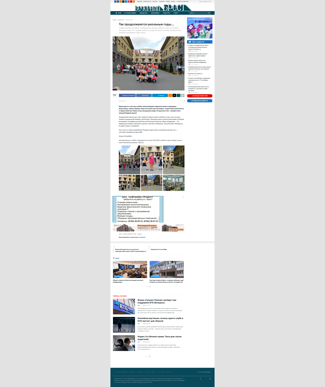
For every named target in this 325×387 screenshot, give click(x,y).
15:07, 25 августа (194, 92)
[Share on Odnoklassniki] (170, 95)
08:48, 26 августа (194, 51)
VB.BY (120, 13)
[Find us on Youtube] (131, 1)
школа (139, 234)
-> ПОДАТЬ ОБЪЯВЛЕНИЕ (182, 1)
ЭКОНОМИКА (155, 13)
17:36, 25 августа (194, 70)
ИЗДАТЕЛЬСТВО (147, 1)
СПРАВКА (168, 1)
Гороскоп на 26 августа (195, 73)
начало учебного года (129, 234)
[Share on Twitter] (174, 95)
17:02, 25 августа (194, 75)
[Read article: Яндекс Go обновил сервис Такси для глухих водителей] (124, 343)
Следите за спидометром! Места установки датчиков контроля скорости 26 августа (198, 47)
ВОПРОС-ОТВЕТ (157, 372)
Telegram (142, 237)
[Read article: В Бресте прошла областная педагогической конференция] (130, 269)
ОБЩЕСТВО (143, 13)
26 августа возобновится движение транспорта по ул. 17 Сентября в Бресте (199, 80)
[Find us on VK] (118, 1)
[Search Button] (209, 12)
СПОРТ (176, 13)
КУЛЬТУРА (166, 13)
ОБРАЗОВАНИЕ (129, 19)
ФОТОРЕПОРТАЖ (167, 372)
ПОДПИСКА (162, 1)
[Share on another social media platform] (183, 95)
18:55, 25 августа (194, 57)
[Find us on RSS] (134, 1)
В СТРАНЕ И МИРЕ (130, 13)
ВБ (139, 305)
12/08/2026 (147, 342)
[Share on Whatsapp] (178, 95)
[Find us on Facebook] (115, 1)
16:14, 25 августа (194, 84)
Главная (114, 19)
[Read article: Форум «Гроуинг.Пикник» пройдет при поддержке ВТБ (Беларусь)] (124, 306)
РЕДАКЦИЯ (139, 1)
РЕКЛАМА (154, 1)
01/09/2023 (122, 101)
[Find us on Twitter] (123, 1)
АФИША (173, 1)
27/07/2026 (147, 305)
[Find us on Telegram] (126, 1)
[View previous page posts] (147, 286)
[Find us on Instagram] (128, 1)
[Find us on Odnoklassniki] (121, 1)
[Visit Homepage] (162, 7)
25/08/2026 (147, 323)
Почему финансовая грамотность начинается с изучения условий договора (198, 88)
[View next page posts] (150, 286)
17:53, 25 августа (194, 64)
